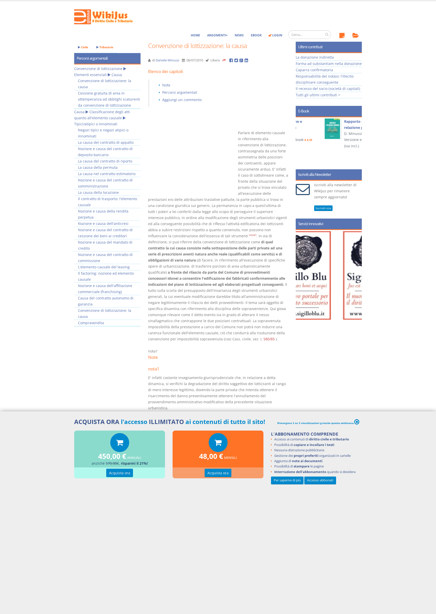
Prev (301, 141)
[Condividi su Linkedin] (246, 60)
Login (276, 35)
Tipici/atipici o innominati (95, 124)
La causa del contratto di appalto (105, 142)
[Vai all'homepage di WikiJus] (107, 16)
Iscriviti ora (323, 208)
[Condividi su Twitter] (236, 60)
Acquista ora (119, 472)
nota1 (253, 235)
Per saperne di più (287, 480)
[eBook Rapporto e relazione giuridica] (308, 129)
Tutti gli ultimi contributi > (318, 94)
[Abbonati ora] (119, 443)
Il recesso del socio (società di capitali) (328, 88)
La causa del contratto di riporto (105, 161)
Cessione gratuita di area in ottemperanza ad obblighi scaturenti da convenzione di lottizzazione (109, 99)
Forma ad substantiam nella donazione (329, 63)
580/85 (269, 339)
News (239, 35)
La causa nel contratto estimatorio (106, 173)
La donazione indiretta (315, 57)
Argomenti (216, 35)
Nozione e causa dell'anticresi (103, 223)
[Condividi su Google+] (241, 60)
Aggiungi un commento (182, 99)
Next (356, 141)
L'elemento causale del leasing (104, 267)
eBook (256, 35)
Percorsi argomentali (179, 92)
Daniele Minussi (167, 60)
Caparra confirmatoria (314, 69)
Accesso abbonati (320, 480)
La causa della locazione (98, 192)
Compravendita (91, 322)
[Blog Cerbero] (333, 275)
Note (166, 85)
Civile (84, 47)
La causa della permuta (98, 167)
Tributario (106, 47)
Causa (117, 74)
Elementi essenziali (90, 74)
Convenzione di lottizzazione (98, 68)
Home (195, 35)
